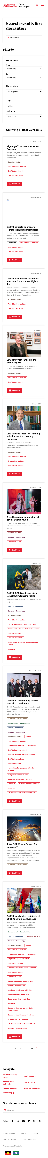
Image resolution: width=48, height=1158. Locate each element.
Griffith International (16, 759)
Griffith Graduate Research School (21, 754)
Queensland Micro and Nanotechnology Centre (23, 643)
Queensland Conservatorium (19, 999)
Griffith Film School (15, 963)
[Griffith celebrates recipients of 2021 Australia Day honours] (24, 900)
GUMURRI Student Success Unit (20, 981)
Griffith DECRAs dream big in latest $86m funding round (22, 594)
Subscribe (7, 1093)
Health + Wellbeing (15, 606)
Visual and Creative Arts (17, 1028)
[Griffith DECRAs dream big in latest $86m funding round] (24, 577)
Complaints (36, 1133)
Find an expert (29, 1083)
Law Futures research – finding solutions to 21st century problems (23, 436)
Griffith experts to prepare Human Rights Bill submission (22, 228)
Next (32, 1048)
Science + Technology (16, 537)
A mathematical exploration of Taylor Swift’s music (23, 518)
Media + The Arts (14, 533)
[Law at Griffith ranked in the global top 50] (24, 344)
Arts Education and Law (17, 166)
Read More (16, 184)
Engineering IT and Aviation (18, 959)
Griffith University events (10, 1076)
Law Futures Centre (15, 175)
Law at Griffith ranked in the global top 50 (21, 361)
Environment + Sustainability (19, 723)
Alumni (28, 737)
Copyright (24, 1133)
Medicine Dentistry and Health (20, 779)
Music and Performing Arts (18, 995)
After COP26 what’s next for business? (22, 845)
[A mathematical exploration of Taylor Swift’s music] (24, 501)
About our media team (32, 1088)
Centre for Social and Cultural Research (23, 629)
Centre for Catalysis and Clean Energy (22, 624)
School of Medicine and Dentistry (21, 1015)
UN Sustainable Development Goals (22, 793)
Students (11, 788)
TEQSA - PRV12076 (28, 1140)
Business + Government (17, 719)
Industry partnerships (16, 986)
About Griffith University (8, 1083)
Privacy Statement (10, 1133)
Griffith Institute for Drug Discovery (22, 968)
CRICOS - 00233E (10, 1140)
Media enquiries (30, 1076)
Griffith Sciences (14, 542)
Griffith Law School (15, 171)
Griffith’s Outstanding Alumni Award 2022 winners (22, 702)
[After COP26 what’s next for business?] (24, 828)
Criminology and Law (16, 461)
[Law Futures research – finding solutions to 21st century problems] (24, 418)
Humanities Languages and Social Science (21, 769)
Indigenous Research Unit (18, 775)
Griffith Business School (17, 750)
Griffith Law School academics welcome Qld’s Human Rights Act (23, 281)
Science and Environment (29, 784)
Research (11, 649)
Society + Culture (14, 162)
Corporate (12, 243)
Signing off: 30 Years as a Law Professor (23, 147)
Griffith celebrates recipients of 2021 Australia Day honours (23, 917)
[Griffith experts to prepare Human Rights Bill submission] (24, 211)
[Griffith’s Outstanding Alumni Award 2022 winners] (24, 685)
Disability (32, 745)
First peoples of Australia (12, 1146)
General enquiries (10, 1088)
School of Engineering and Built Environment (20, 1009)
